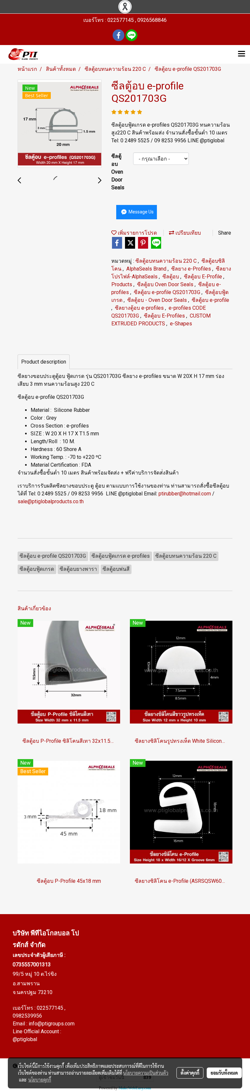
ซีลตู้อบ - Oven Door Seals (157, 300)
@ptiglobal (25, 1039)
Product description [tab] (43, 362)
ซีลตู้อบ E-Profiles (165, 316)
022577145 (50, 1008)
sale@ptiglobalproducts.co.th (51, 501)
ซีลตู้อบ (171, 276)
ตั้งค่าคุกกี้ (190, 1073)
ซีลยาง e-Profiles (191, 269)
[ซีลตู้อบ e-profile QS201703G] (59, 124)
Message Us (141, 211)
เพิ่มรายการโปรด (137, 233)
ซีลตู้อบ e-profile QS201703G (167, 292)
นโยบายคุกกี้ (39, 1080)
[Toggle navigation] (241, 54)
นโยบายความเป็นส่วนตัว (145, 1073)
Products (122, 284)
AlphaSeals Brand (147, 269)
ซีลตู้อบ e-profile (210, 300)
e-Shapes (181, 323)
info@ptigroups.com (52, 1024)
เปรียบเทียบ (187, 233)
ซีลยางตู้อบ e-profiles (140, 308)
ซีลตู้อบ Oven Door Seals (166, 284)
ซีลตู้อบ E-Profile (203, 276)
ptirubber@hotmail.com (185, 494)
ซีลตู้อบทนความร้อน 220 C (166, 261)
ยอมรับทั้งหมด (224, 1073)
